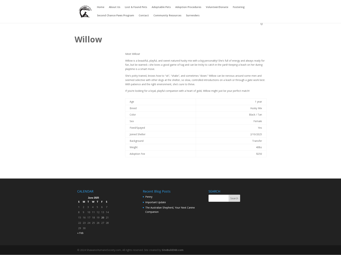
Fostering (239, 7)
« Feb (80, 233)
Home (100, 7)
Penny (148, 196)
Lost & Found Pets (136, 7)
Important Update (155, 202)
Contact (144, 15)
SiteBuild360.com (172, 250)
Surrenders (192, 15)
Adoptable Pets (161, 7)
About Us (114, 7)
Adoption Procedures (188, 7)
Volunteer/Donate (217, 7)
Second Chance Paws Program (115, 15)
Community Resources (167, 15)
